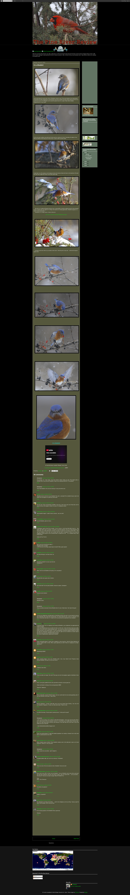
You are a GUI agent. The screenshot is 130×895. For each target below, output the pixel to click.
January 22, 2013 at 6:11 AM (49, 519)
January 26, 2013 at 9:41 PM (45, 701)
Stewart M (39, 680)
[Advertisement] (88, 82)
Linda (38, 785)
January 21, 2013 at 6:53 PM (48, 478)
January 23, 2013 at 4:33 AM (47, 639)
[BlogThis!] (53, 471)
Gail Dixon (39, 502)
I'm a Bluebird (88, 155)
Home (53, 838)
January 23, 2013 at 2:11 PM (46, 657)
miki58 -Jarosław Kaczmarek (43, 756)
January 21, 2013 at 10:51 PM (49, 511)
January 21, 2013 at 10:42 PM (47, 502)
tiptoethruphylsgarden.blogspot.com (44, 613)
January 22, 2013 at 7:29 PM (48, 598)
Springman (39, 623)
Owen (38, 701)
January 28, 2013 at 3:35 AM (51, 710)
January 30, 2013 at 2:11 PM (47, 731)
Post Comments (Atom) (59, 843)
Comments (36, 878)
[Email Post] (50, 470)
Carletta (38, 542)
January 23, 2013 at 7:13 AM (47, 649)
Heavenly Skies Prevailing (88, 158)
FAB (38, 665)
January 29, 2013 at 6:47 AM (48, 718)
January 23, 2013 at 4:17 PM (44, 665)
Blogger (85, 892)
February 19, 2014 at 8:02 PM (45, 785)
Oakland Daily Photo (41, 710)
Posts (35, 876)
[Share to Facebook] (56, 471)
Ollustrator (77, 892)
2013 (86, 152)
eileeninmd (39, 583)
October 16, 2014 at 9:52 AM (45, 800)
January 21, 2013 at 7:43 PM (48, 486)
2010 (86, 165)
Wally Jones (39, 673)
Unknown (39, 657)
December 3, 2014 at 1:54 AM (48, 808)
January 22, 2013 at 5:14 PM (46, 591)
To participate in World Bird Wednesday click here (54, 467)
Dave (38, 800)
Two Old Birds (40, 519)
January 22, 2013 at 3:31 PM (49, 568)
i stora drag (39, 560)
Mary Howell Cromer (41, 693)
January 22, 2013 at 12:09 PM (46, 542)
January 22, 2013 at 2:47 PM (47, 560)
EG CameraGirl (40, 568)
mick (38, 576)
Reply (38, 482)
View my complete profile (76, 886)
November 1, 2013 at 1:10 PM (45, 764)
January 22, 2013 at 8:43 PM (58, 613)
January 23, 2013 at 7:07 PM (48, 673)
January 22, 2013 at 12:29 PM (48, 552)
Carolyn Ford (39, 511)
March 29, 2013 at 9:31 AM (54, 756)
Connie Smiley (40, 740)
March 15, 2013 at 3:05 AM (47, 749)
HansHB (38, 591)
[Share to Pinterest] (57, 471)
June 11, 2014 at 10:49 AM (47, 792)
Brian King (39, 639)
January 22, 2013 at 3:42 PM (45, 576)
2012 (86, 161)
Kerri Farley (39, 649)
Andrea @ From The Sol (42, 526)
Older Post (76, 838)
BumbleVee (39, 792)
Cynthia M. (39, 731)
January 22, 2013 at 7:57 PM (48, 606)
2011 (86, 163)
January (87, 154)
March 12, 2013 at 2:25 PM (48, 740)
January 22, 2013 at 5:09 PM (47, 583)
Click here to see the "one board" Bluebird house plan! (56, 214)
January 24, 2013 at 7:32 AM (51, 693)
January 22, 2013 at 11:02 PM (49, 623)
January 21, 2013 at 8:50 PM (46, 494)
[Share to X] (54, 471)
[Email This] (52, 471)
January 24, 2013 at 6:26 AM (47, 680)
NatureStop (39, 808)
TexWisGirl (39, 552)
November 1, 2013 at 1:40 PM (51, 771)
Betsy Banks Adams (41, 771)
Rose (38, 764)
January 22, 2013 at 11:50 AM (53, 526)
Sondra (38, 494)
